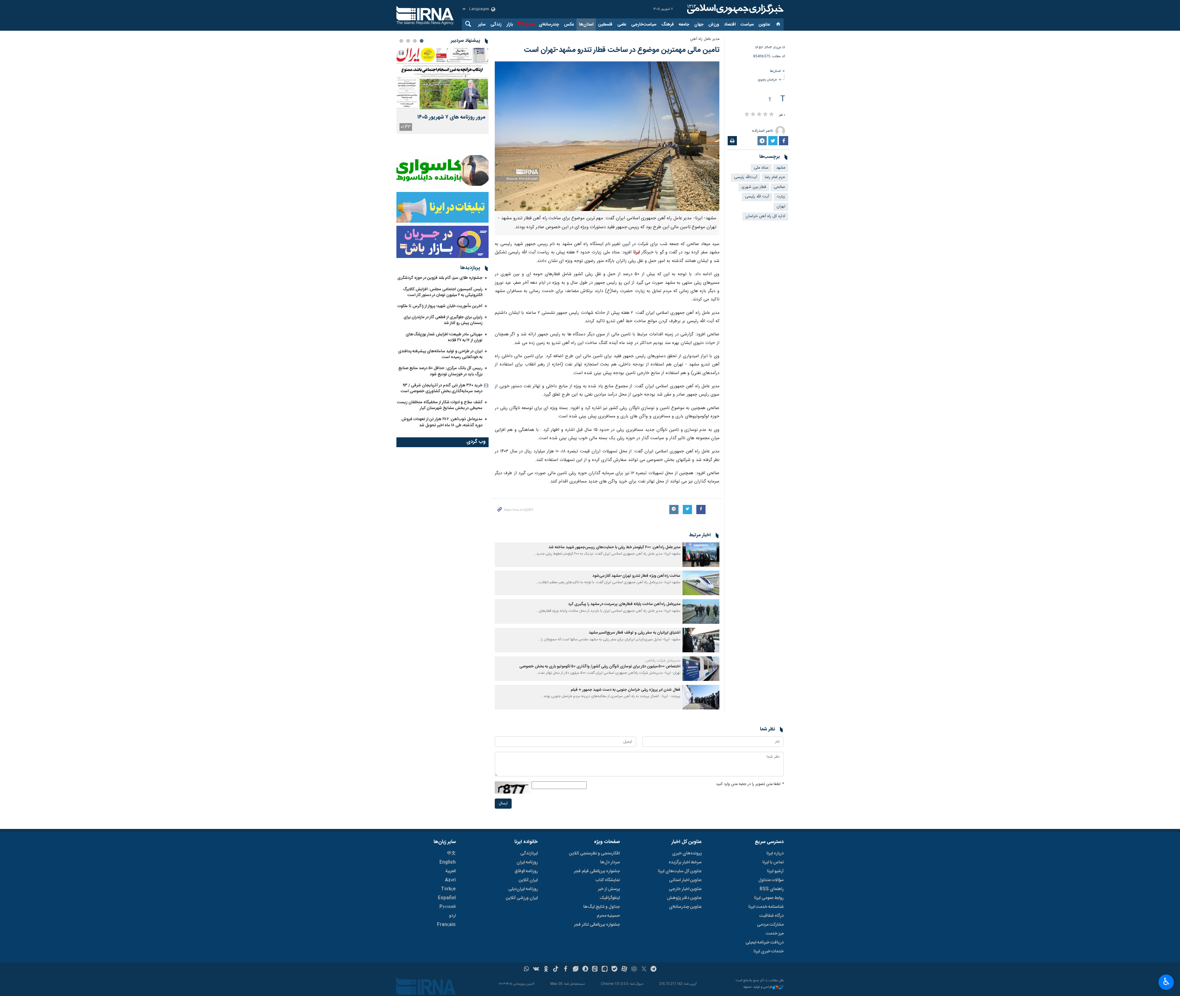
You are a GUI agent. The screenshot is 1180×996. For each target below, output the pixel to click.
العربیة (450, 871)
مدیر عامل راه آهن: (704, 39)
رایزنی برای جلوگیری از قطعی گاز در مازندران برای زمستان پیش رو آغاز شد (442, 320)
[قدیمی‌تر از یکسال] (700, 554)
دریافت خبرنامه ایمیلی (764, 942)
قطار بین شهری (753, 187)
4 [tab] (401, 41)
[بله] (614, 970)
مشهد (780, 168)
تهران (781, 206)
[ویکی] (536, 970)
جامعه (684, 24)
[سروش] (585, 970)
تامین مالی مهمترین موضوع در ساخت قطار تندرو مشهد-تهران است (621, 50)
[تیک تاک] (556, 970)
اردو (452, 916)
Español (447, 898)
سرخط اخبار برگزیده (685, 862)
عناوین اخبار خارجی (685, 889)
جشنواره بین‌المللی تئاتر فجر (597, 924)
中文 (451, 853)
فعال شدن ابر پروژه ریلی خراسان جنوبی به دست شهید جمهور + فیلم (625, 690)
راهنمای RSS (772, 889)
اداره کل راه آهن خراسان (765, 216)
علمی (621, 24)
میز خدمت (775, 933)
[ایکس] (644, 970)
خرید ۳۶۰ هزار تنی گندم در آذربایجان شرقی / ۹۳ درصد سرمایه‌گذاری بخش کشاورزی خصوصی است (441, 388)
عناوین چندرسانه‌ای (685, 907)
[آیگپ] (604, 970)
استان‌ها (586, 24)
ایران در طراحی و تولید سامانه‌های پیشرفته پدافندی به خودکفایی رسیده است (440, 354)
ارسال (503, 803)
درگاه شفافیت (771, 916)
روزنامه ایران (527, 862)
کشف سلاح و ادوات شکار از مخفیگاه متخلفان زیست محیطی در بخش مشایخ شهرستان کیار (439, 405)
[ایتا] (595, 970)
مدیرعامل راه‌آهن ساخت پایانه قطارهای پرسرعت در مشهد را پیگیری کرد (624, 604)
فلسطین (605, 24)
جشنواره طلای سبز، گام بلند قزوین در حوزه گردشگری (439, 278)
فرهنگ (667, 24)
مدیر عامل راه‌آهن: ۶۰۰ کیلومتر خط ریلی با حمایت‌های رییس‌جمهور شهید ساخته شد (614, 547)
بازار (509, 24)
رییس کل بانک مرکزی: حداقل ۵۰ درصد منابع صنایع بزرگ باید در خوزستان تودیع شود (440, 371)
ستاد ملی (761, 168)
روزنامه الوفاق (526, 871)
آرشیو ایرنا (775, 871)
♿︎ (1166, 981)
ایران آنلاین (528, 880)
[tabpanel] (442, 91)
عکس (569, 24)
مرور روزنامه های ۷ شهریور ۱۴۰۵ (451, 117)
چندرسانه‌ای (549, 24)
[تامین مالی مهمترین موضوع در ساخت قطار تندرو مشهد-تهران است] (607, 136)
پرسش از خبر (609, 889)
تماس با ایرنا (773, 862)
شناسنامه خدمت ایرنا (766, 907)
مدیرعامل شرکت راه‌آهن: (662, 661)
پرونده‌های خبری (687, 853)
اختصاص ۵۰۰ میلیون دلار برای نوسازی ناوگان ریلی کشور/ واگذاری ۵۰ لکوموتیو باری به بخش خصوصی (599, 666)
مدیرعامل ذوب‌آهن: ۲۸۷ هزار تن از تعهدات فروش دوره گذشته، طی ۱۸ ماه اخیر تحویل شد (441, 422)
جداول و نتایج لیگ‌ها (601, 907)
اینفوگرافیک (610, 898)
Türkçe (448, 889)
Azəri (450, 880)
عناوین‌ (764, 24)
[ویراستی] (575, 970)
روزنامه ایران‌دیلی (523, 889)
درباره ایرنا (775, 853)
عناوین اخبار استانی (685, 880)
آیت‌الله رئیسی (745, 177)
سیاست (747, 24)
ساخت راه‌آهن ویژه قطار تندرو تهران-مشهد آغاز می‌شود (636, 576)
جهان (698, 24)
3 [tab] (408, 41)
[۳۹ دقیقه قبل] (442, 78)
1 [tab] (421, 41)
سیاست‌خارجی (643, 24)
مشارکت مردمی (770, 924)
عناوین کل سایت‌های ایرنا (680, 871)
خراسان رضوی (767, 80)
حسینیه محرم (608, 916)
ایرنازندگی (529, 853)
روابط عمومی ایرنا (769, 898)
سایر (482, 24)
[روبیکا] (634, 970)
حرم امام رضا (775, 177)
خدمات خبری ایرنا (768, 951)
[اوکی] (546, 970)
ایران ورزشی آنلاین (522, 898)
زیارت (781, 196)
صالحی (779, 187)
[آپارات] (624, 970)
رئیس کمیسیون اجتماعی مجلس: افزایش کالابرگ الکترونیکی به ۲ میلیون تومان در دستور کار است (442, 292)
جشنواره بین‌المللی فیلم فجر (597, 871)
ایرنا (734, 9)
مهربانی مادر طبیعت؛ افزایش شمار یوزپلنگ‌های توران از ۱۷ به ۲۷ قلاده (444, 337)
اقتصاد (730, 24)
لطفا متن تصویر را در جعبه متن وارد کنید (750, 784)
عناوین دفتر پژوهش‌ (684, 898)
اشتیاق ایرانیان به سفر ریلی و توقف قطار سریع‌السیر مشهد (634, 633)
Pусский (447, 907)
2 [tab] (415, 41)
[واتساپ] (526, 970)
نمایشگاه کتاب (608, 880)
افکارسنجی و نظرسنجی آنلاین (594, 853)
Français (446, 924)
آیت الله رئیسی (757, 196)
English (447, 862)
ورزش (713, 24)
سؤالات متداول (771, 880)
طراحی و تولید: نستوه (758, 987)
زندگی (496, 24)
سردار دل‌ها (610, 862)
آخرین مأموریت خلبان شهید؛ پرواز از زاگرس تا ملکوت (439, 306)
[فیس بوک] (565, 970)
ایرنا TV (524, 24)
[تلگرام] (654, 970)
